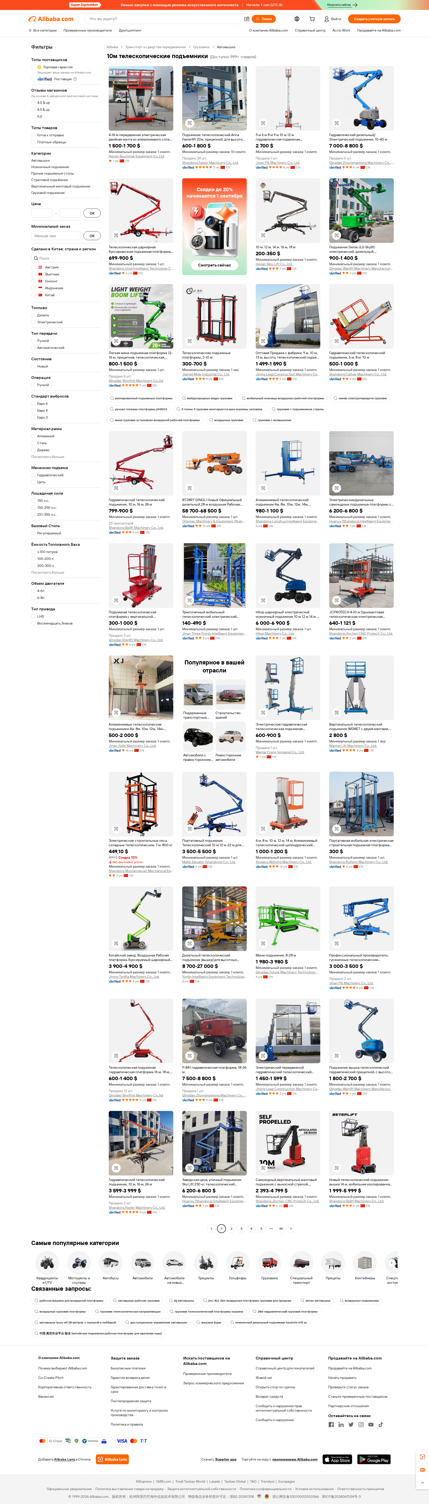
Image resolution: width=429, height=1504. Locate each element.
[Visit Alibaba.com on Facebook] (331, 1425)
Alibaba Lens (64, 1459)
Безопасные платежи (128, 1368)
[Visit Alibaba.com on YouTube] (371, 1425)
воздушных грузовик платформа (62, 1311)
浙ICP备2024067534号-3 (341, 1497)
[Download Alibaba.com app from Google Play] (374, 1459)
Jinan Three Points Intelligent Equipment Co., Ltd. (214, 633)
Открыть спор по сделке (275, 1387)
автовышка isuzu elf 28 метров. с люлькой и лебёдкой (77, 1322)
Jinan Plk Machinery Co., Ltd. (278, 163)
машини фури (211, 1322)
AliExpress (144, 1481)
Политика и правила (127, 1424)
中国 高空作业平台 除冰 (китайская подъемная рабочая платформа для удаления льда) (100, 1333)
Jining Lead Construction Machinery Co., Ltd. (288, 374)
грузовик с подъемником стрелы (300, 409)
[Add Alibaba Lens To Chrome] (112, 1459)
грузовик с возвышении (274, 420)
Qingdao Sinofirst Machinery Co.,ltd (136, 381)
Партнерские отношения (348, 1406)
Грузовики (201, 47)
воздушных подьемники (362, 1300)
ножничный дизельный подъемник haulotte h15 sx (271, 1322)
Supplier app (226, 1459)
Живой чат (264, 1378)
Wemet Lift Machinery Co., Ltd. (353, 746)
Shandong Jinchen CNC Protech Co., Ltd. (361, 633)
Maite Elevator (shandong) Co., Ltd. (209, 862)
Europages (286, 1481)
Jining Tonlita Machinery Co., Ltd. (134, 977)
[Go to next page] (290, 1228)
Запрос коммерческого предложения (213, 1383)
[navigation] (66, 638)
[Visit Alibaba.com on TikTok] (381, 1425)
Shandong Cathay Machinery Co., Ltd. (358, 374)
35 (281, 1228)
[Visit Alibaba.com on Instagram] (361, 1425)
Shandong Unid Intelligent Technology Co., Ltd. (141, 268)
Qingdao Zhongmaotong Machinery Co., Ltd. (361, 163)
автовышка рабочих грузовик (139, 1300)
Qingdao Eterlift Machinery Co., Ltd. (136, 640)
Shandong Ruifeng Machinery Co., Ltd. (358, 862)
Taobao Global (235, 1481)
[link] (422, 1456)
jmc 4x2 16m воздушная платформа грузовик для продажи (249, 1300)
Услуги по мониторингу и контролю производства (139, 1412)
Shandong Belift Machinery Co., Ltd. (136, 528)
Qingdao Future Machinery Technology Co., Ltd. (288, 972)
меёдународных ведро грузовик (209, 398)
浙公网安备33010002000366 (295, 1497)
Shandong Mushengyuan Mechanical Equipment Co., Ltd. (141, 871)
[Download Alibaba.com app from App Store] (337, 1459)
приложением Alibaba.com (295, 1459)
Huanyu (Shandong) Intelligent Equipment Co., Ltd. (361, 521)
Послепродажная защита (131, 1401)
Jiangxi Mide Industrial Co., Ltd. (206, 374)
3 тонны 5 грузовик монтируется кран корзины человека (221, 409)
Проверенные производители (207, 1374)
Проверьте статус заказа (348, 1387)
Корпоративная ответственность (65, 1387)
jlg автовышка (184, 1300)
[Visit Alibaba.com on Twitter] (351, 1425)
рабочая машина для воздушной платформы (71, 1300)
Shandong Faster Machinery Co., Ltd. (210, 163)
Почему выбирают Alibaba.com (62, 1368)
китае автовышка (318, 1300)
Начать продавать (342, 1378)
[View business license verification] (259, 1496)
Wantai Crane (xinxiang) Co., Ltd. (280, 752)
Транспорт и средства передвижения (155, 47)
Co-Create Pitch (51, 1378)
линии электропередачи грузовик (363, 398)
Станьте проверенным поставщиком (358, 1396)
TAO (253, 1481)
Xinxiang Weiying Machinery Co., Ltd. (284, 862)
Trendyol (267, 1481)
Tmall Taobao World (190, 1481)
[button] (247, 19)
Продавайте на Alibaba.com (350, 1368)
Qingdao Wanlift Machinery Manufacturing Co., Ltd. (361, 268)
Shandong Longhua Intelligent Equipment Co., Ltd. (288, 521)
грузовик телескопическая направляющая (130, 1311)
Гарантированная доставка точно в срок (138, 1389)
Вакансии (46, 1396)
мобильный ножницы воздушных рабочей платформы (285, 398)
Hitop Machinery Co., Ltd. (275, 633)
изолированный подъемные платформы (144, 398)
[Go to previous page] (211, 1228)
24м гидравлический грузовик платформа (288, 1311)
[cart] (313, 20)
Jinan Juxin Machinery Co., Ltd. (132, 746)
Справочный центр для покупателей (285, 1368)
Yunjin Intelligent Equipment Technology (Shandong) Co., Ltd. (214, 977)
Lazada (214, 1481)
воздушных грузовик (228, 420)
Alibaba (112, 47)
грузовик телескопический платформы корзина (209, 1311)
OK (92, 213)
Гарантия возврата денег (130, 1378)
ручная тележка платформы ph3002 (141, 409)
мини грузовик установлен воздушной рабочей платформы (157, 420)
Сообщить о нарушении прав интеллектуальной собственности (284, 1408)
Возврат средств (269, 1396)
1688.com (163, 1481)
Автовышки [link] (226, 47)
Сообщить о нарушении (275, 1420)
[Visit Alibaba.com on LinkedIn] (341, 1425)
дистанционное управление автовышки (158, 1322)
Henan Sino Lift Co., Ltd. (274, 264)
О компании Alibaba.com (59, 1358)
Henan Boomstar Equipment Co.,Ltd (136, 156)
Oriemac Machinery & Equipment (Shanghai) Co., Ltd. (214, 521)
